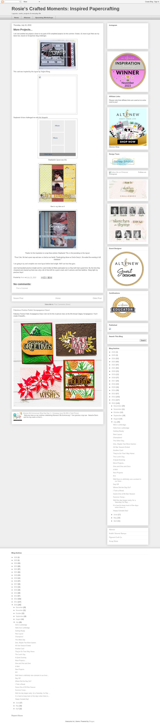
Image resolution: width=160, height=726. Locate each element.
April (115, 521)
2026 (114, 352)
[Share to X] (46, 277)
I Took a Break (118, 490)
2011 (114, 400)
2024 (114, 358)
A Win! (115, 469)
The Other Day (118, 441)
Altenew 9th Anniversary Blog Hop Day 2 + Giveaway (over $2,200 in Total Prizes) (51, 413)
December (118, 406)
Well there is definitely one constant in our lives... (32, 675)
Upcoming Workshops (44, 18)
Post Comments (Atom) (62, 304)
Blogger (91, 721)
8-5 (114, 476)
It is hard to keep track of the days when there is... (125, 506)
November (118, 409)
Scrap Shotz (113, 541)
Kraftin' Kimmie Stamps (117, 533)
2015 (114, 387)
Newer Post (18, 298)
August (116, 419)
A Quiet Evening (119, 460)
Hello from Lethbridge (121, 428)
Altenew (27, 18)
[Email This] (42, 277)
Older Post (97, 298)
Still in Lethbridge (119, 425)
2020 (114, 371)
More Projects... (119, 463)
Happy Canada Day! (120, 511)
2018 (114, 377)
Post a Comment (22, 288)
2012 (114, 397)
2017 (114, 381)
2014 (114, 390)
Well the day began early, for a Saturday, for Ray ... (124, 501)
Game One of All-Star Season (124, 494)
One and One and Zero (121, 466)
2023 (114, 362)
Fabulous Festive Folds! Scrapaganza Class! (31, 310)
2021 (114, 368)
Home (16, 18)
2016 (114, 384)
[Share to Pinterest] (51, 277)
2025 (114, 355)
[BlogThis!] (44, 277)
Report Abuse (17, 716)
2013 (114, 394)
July (115, 422)
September (118, 415)
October (117, 412)
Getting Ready (118, 431)
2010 (114, 403)
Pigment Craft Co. (115, 537)
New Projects (118, 473)
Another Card (118, 450)
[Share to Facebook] (49, 277)
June (116, 515)
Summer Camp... (119, 497)
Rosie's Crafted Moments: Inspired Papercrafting (65, 8)
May (115, 518)
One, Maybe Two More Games (124, 444)
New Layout (117, 434)
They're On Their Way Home (123, 453)
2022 (114, 365)
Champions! (117, 437)
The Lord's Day (119, 457)
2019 (114, 374)
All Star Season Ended (121, 447)
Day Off (116, 484)
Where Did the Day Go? (122, 487)
